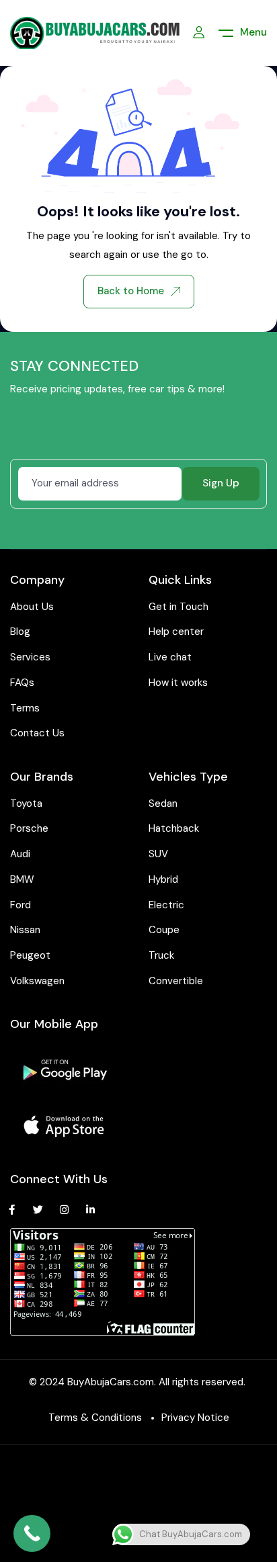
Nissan (25, 930)
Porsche (29, 828)
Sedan (163, 803)
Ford (20, 905)
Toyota (26, 803)
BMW (22, 879)
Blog (20, 631)
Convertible (176, 981)
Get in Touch (178, 606)
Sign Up (220, 483)
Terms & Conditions (95, 1417)
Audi (20, 854)
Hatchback (174, 828)
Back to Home (130, 291)
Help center (176, 631)
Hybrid (163, 879)
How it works (178, 682)
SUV (158, 854)
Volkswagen (37, 981)
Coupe (164, 930)
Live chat (170, 657)
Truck (161, 955)
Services (30, 657)
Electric (166, 905)
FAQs (22, 682)
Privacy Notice (195, 1417)
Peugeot (30, 955)
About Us (32, 606)
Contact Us (37, 733)
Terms (25, 708)
